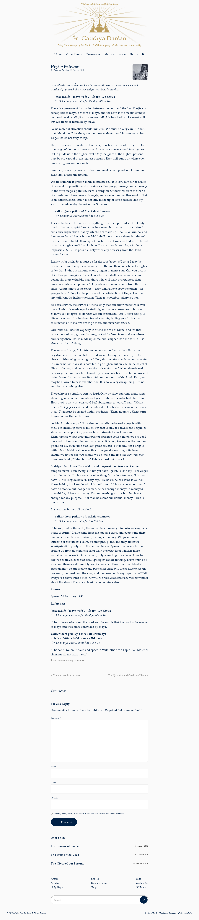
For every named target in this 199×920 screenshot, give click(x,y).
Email (54, 782)
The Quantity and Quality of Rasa (127, 675)
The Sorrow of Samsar (65, 846)
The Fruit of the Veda (65, 855)
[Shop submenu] (137, 54)
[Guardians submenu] (81, 54)
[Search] (144, 900)
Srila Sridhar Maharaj (63, 660)
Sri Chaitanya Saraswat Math (169, 913)
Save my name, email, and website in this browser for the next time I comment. (89, 813)
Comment (56, 718)
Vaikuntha (79, 660)
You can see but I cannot (67, 675)
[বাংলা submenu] (125, 54)
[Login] (143, 54)
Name (54, 766)
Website (54, 798)
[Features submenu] (99, 54)
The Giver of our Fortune (67, 863)
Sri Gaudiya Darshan (60, 70)
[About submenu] (114, 54)
